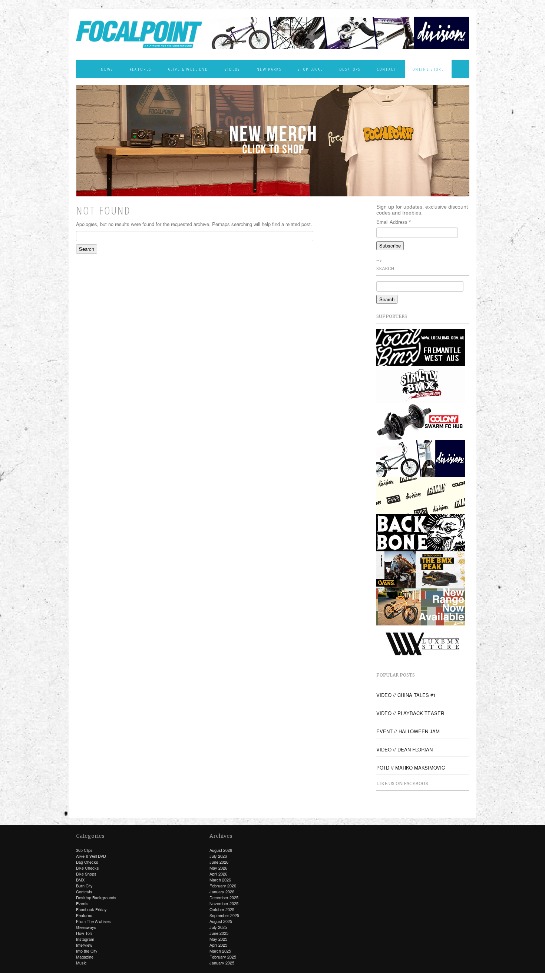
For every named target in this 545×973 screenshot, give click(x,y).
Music (81, 963)
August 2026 (220, 850)
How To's (84, 933)
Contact (386, 69)
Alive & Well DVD (188, 69)
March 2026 (220, 880)
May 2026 (218, 868)
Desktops (350, 69)
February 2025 (222, 957)
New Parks (269, 69)
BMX (80, 880)
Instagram (85, 939)
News (107, 69)
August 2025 (220, 921)
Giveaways (86, 927)
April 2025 (218, 945)
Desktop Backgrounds (96, 897)
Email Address (393, 222)
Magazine (84, 957)
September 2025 (224, 915)
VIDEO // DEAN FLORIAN (404, 750)
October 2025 (221, 909)
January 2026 (221, 891)
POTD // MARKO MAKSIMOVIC (410, 768)
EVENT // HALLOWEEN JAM (408, 731)
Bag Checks (87, 862)
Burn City (84, 886)
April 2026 (218, 874)
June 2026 (218, 862)
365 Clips (84, 850)
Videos (232, 69)
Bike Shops (86, 874)
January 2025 (221, 963)
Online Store (428, 69)
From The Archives (93, 921)
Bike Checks (87, 868)
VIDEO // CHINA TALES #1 (406, 695)
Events (82, 903)
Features (141, 69)
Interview (84, 945)
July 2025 (218, 927)
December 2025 (223, 897)
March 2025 (220, 951)
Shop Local (310, 69)
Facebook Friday (91, 909)
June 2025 (218, 933)
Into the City (87, 951)
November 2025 (223, 903)
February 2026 (222, 886)
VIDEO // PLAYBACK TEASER (410, 713)
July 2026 (218, 856)
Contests (84, 891)
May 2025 (218, 939)
